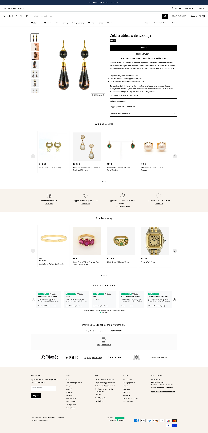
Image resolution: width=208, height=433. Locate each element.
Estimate (174, 23)
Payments (69, 392)
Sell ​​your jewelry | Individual (104, 379)
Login (193, 16)
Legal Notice (60, 418)
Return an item (71, 401)
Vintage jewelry (78, 23)
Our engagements (129, 383)
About (4, 8)
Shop (101, 23)
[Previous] (33, 156)
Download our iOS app (130, 398)
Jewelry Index (99, 401)
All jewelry (47, 23)
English (188, 8)
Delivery (69, 395)
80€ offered (126, 395)
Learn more (49, 204)
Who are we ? (127, 379)
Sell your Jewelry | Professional (105, 383)
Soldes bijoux (70, 408)
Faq (67, 379)
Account (69, 389)
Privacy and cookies (48, 418)
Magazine (110, 23)
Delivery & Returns (160, 23)
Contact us (146, 23)
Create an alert (71, 398)
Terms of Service (36, 418)
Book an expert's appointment (105, 386)
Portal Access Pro (100, 398)
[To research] (165, 16)
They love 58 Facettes (122, 206)
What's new (35, 23)
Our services (11, 8)
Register (36, 395)
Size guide (69, 386)
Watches (91, 23)
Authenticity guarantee (74, 383)
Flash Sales (21, 8)
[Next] (175, 156)
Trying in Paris (71, 405)
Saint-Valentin (128, 401)
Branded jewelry (62, 23)
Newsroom (126, 389)
